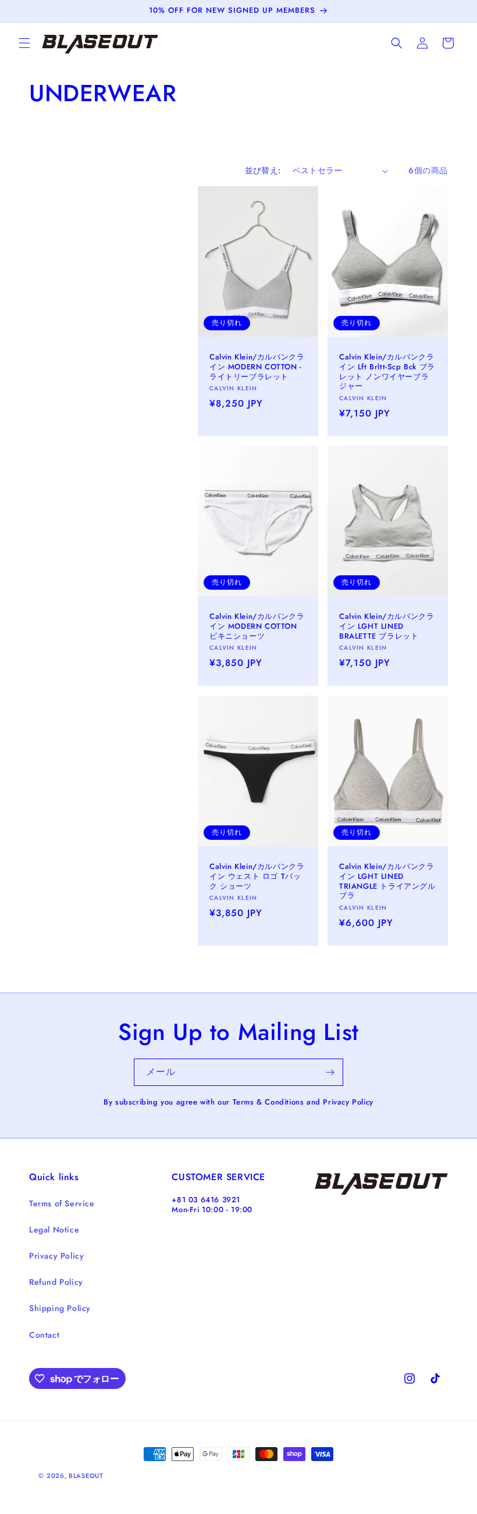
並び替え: (263, 170)
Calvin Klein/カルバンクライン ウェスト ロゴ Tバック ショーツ (256, 876)
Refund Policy (56, 1282)
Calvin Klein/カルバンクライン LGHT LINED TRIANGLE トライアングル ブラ (387, 881)
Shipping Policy (60, 1308)
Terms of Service (62, 1203)
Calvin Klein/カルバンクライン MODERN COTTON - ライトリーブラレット (256, 367)
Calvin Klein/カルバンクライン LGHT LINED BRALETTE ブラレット (386, 627)
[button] (24, 43)
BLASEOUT (86, 1475)
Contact (44, 1335)
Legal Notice (54, 1229)
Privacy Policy (56, 1256)
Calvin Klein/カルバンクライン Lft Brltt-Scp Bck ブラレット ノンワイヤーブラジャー (387, 372)
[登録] (330, 1072)
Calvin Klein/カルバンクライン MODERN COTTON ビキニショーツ (256, 627)
